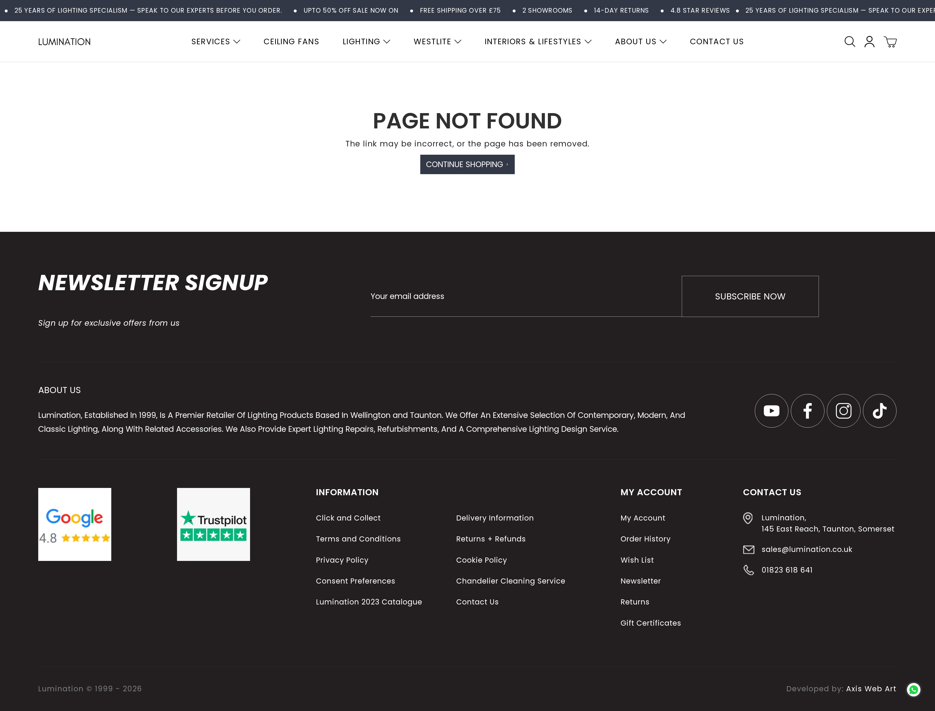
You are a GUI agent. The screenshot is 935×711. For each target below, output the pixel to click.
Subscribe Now (750, 296)
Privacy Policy (342, 560)
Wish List (637, 560)
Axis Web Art (871, 689)
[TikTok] (880, 411)
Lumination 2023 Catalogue (369, 602)
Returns (635, 602)
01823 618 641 (787, 570)
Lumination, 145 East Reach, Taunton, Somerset (828, 523)
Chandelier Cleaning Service (510, 581)
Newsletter (641, 581)
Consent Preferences (355, 581)
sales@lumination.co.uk (807, 549)
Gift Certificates (651, 623)
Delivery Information (495, 518)
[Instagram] (844, 411)
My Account (643, 518)
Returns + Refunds (491, 539)
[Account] (869, 41)
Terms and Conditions (358, 539)
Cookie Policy (481, 560)
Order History (646, 539)
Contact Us (477, 602)
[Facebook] (808, 411)
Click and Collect (348, 518)
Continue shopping (464, 164)
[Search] (850, 41)
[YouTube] (771, 411)
